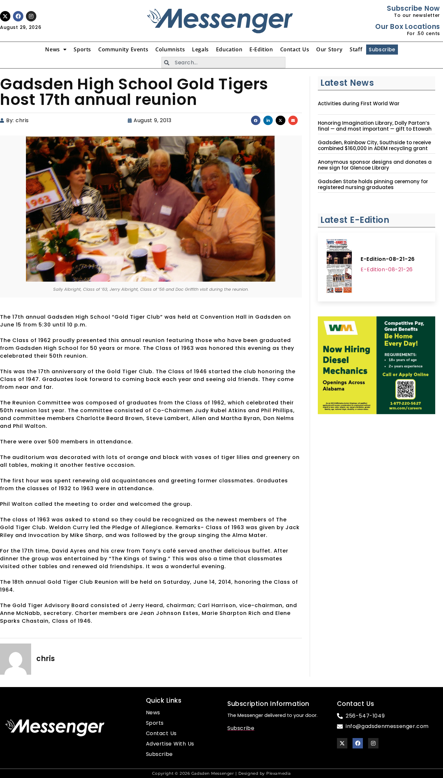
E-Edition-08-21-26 (388, 259)
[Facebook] (18, 16)
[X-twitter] (5, 16)
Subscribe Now (413, 8)
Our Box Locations (407, 26)
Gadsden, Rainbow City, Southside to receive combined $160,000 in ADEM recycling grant (374, 145)
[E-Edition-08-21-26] (339, 267)
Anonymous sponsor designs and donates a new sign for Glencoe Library (375, 165)
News (52, 49)
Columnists (170, 49)
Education (229, 49)
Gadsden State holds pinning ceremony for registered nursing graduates (373, 184)
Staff (356, 49)
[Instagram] (31, 16)
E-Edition (261, 49)
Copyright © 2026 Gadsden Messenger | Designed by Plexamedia (221, 773)
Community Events (123, 49)
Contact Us (294, 49)
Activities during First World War (359, 104)
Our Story (329, 49)
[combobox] (223, 62)
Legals (200, 49)
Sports (82, 49)
